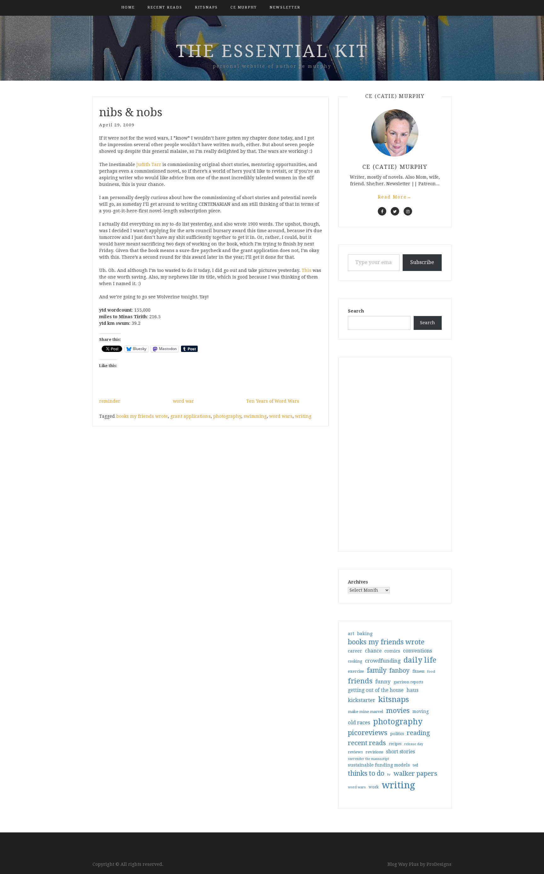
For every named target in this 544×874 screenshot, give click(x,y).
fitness (418, 671)
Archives (358, 581)
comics (392, 651)
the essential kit (272, 51)
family (377, 670)
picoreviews (367, 732)
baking (364, 633)
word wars (280, 416)
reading (418, 733)
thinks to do (366, 773)
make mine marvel (365, 712)
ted (415, 765)
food (431, 672)
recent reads (367, 743)
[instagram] (408, 211)
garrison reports (408, 682)
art (351, 633)
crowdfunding (383, 661)
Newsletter (284, 7)
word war (183, 401)
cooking (355, 661)
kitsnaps (206, 7)
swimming (255, 416)
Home (128, 7)
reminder (109, 401)
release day (413, 744)
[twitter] (395, 211)
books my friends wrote (142, 416)
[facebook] (382, 211)
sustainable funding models (379, 765)
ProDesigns (439, 864)
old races (359, 723)
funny (383, 681)
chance (373, 651)
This (306, 270)
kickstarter (361, 700)
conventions (417, 651)
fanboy (399, 670)
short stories (400, 752)
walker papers (415, 773)
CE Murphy (243, 7)
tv (389, 774)
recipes (395, 744)
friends (360, 681)
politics (397, 733)
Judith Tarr (148, 164)
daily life (420, 660)
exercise (356, 671)
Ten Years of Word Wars (272, 401)
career (355, 650)
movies (398, 710)
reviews (355, 752)
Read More (395, 196)
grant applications (190, 416)
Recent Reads (164, 7)
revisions (374, 752)
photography (227, 416)
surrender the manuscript (368, 759)
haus (412, 690)
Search (356, 310)
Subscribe (422, 262)
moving (420, 711)
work (374, 787)
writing (303, 416)
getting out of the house (376, 690)
